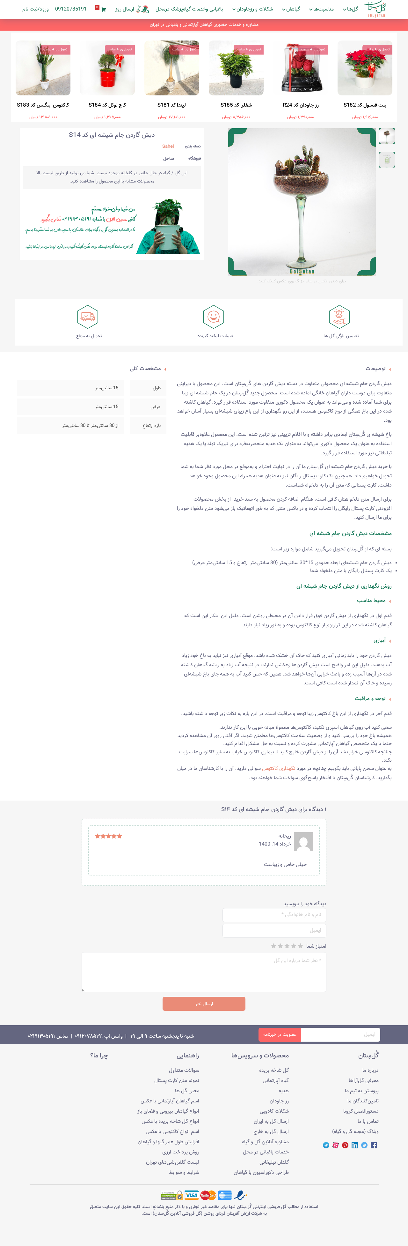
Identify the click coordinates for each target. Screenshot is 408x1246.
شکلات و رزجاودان (255, 9)
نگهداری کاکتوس (278, 769)
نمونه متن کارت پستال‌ (176, 1081)
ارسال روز (124, 9)
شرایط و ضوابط (184, 1173)
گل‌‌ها (352, 9)
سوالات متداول (184, 1071)
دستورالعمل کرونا (361, 1111)
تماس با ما (368, 1122)
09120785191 (71, 9)
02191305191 (41, 1037)
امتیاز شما (316, 947)
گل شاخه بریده (274, 1071)
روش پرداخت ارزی (180, 1152)
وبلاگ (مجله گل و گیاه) (355, 1132)
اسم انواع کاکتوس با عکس (172, 1132)
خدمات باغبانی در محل (266, 1152)
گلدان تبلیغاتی (274, 1163)
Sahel (168, 146)
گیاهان (293, 9)
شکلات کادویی (274, 1111)
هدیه (284, 1091)
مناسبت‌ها (323, 9)
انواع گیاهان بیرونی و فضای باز (168, 1111)
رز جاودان (279, 1101)
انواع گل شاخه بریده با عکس (170, 1122)
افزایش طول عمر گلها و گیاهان (168, 1142)
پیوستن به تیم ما (362, 1091)
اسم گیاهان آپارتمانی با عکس (170, 1101)
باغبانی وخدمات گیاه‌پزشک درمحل (189, 9)
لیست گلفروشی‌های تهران (172, 1163)
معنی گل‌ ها (187, 1091)
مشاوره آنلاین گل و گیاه (265, 1142)
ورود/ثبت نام (35, 9)
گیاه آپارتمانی (276, 1081)
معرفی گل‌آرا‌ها (364, 1081)
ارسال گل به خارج (271, 1132)
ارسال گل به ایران (271, 1122)
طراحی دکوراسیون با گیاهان (261, 1173)
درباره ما (370, 1071)
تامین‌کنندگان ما (363, 1101)
